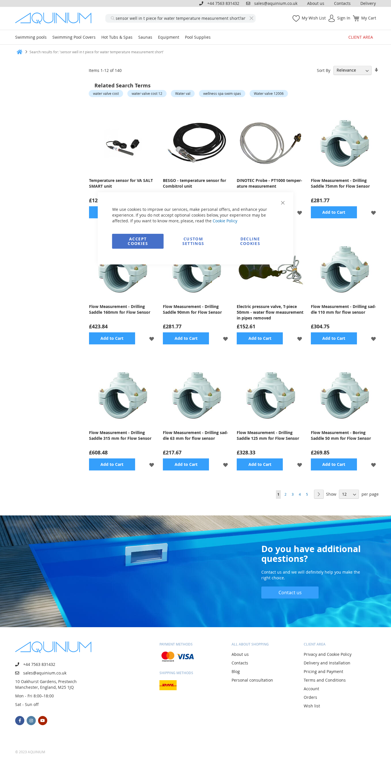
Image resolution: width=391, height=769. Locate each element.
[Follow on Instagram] (31, 720)
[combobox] (180, 18)
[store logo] (55, 18)
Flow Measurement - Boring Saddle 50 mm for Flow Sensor (341, 435)
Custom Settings (193, 241)
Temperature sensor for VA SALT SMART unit (121, 183)
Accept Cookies (138, 241)
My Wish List (314, 18)
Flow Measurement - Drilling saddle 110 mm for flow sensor (343, 309)
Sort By (323, 70)
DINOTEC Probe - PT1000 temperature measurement (269, 183)
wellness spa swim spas (222, 93)
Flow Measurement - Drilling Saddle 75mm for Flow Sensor (340, 183)
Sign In (343, 18)
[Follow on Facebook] (19, 720)
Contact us (290, 592)
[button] (300, 212)
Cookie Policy (225, 220)
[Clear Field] (251, 18)
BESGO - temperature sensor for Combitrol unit (194, 183)
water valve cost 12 (147, 93)
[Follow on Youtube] (42, 720)
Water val (182, 93)
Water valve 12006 (269, 93)
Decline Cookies (250, 241)
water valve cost (106, 93)
